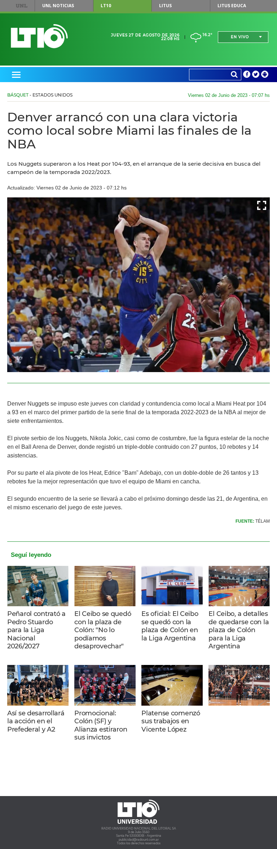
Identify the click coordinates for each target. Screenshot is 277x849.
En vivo (240, 37)
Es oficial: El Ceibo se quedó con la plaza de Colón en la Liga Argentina (169, 626)
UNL (22, 6)
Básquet (17, 95)
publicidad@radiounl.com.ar (139, 839)
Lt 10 (39, 36)
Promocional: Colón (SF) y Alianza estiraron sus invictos (100, 725)
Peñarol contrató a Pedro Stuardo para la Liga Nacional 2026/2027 (36, 630)
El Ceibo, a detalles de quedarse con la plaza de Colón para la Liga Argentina (238, 630)
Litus (165, 6)
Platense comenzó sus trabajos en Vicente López (170, 721)
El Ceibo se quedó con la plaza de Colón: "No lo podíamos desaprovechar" (102, 630)
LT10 (106, 6)
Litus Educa (231, 6)
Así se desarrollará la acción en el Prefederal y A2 (36, 721)
